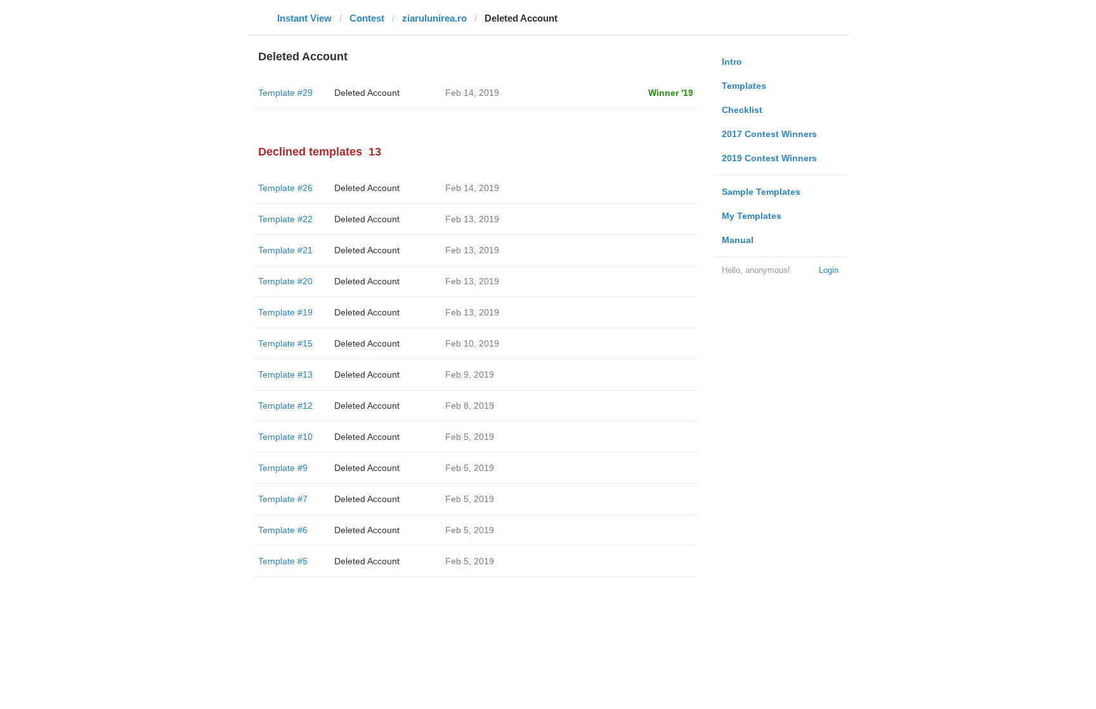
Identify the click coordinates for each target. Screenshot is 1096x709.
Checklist (742, 110)
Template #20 (285, 281)
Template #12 (285, 406)
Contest (366, 18)
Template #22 (285, 219)
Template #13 (285, 374)
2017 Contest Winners (769, 134)
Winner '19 (670, 93)
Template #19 (285, 312)
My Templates (751, 216)
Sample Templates (761, 192)
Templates (744, 86)
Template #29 (285, 93)
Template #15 (285, 343)
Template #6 (283, 530)
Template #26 (285, 188)
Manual (738, 240)
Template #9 (283, 468)
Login (828, 270)
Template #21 (285, 250)
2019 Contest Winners (769, 158)
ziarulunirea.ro (434, 18)
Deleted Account (367, 93)
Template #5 (283, 561)
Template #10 (285, 437)
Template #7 (283, 499)
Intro (732, 61)
